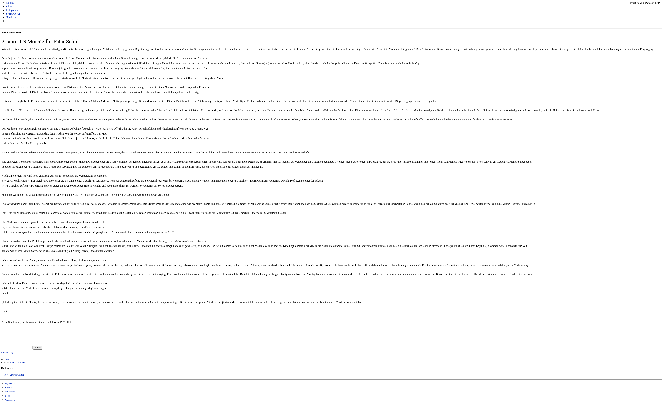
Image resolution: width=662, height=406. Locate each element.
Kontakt (8, 387)
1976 (8, 359)
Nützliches (11, 17)
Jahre (9, 6)
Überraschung (7, 352)
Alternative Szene (17, 362)
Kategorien (12, 10)
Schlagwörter (13, 13)
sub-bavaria (10, 391)
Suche (37, 347)
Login (7, 395)
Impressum (10, 383)
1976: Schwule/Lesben (14, 374)
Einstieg (10, 2)
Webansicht (10, 399)
